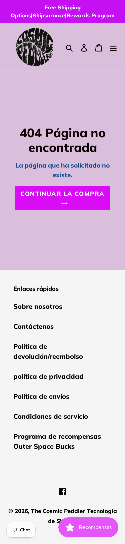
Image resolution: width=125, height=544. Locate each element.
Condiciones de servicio (50, 416)
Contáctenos (33, 326)
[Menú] (113, 47)
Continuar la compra (62, 194)
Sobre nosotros (37, 306)
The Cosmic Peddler (58, 510)
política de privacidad (48, 376)
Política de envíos (41, 396)
